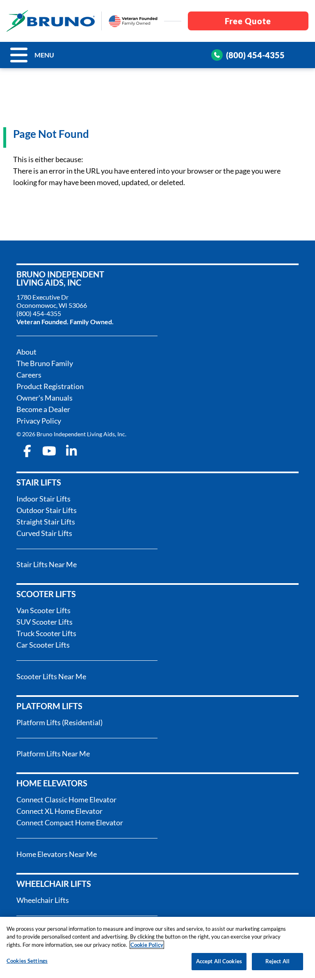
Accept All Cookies (219, 961)
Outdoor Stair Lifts (46, 510)
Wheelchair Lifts (42, 900)
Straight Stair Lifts (45, 521)
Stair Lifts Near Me (46, 564)
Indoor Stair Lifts (43, 498)
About (26, 351)
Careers (28, 374)
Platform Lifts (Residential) (59, 722)
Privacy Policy (38, 420)
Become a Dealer (43, 409)
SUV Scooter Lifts (44, 621)
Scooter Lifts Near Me (51, 676)
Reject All (277, 961)
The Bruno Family (44, 363)
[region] (157, 947)
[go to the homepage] (51, 21)
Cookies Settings (27, 960)
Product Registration (50, 386)
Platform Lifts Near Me (53, 753)
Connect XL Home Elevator (59, 810)
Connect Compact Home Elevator (69, 822)
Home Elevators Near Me (56, 854)
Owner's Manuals (44, 397)
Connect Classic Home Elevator (66, 799)
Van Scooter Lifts (43, 610)
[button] (19, 55)
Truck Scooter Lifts (46, 633)
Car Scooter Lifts (43, 644)
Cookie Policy (146, 944)
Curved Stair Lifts (44, 533)
